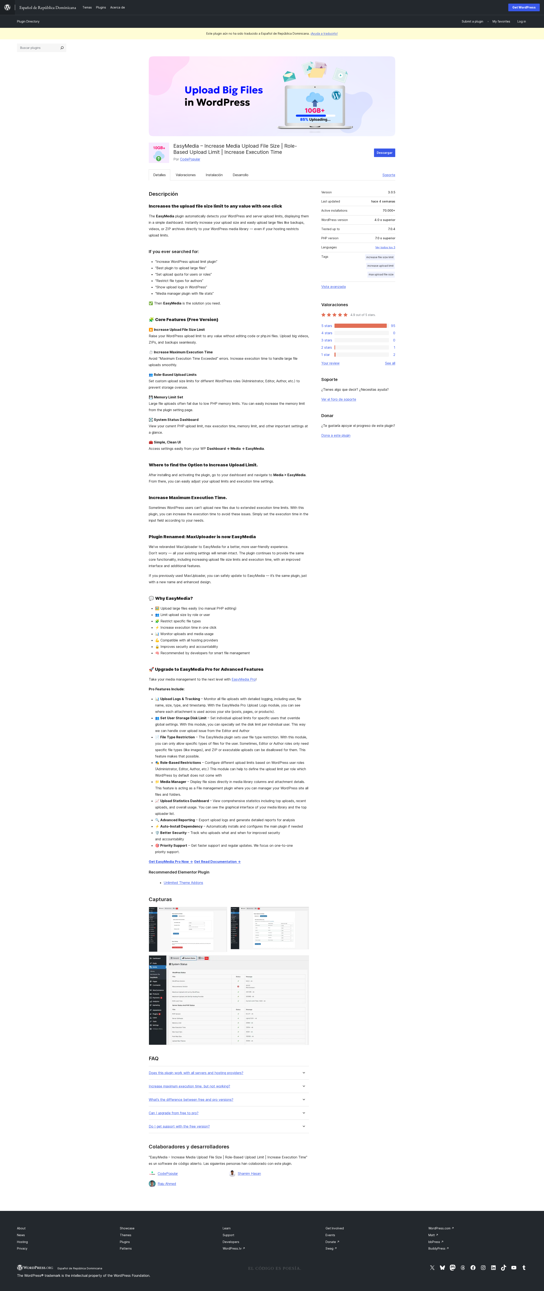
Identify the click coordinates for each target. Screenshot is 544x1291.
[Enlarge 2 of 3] (303, 912)
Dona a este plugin (335, 435)
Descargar (384, 152)
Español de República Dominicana (80, 1268)
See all (390, 363)
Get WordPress (524, 7)
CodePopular (190, 159)
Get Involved (335, 1228)
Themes (125, 1235)
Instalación (214, 175)
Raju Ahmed (167, 1184)
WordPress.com (441, 1228)
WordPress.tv (234, 1248)
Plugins (125, 1242)
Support (228, 1235)
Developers (231, 1242)
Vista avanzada (333, 287)
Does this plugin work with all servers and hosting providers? (196, 1073)
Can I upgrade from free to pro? (173, 1113)
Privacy (22, 1248)
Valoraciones (186, 175)
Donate (333, 1242)
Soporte (388, 175)
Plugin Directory (28, 21)
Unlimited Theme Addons (183, 882)
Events (330, 1235)
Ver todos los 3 (385, 247)
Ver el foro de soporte (338, 399)
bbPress (436, 1242)
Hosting (22, 1242)
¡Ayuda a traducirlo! (324, 33)
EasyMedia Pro (244, 679)
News (21, 1235)
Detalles (159, 175)
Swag (331, 1248)
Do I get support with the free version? (179, 1126)
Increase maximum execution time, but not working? (189, 1086)
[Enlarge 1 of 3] (221, 912)
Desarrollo (240, 175)
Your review (330, 363)
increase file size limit (380, 257)
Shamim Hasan (249, 1173)
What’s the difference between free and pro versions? (191, 1100)
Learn (227, 1228)
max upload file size (381, 274)
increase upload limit (380, 265)
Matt (433, 1235)
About (21, 1228)
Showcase (127, 1228)
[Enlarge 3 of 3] (303, 961)
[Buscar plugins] (62, 48)
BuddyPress (438, 1248)
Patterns (126, 1248)
